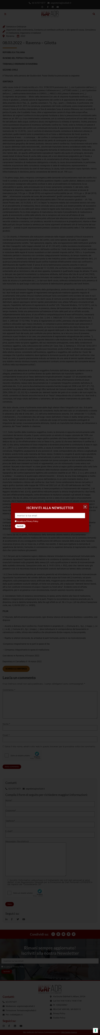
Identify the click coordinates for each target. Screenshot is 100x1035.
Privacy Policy (32, 521)
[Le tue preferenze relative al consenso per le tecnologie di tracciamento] (95, 1030)
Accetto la (21, 521)
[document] (50, 517)
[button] (85, 507)
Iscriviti (20, 526)
